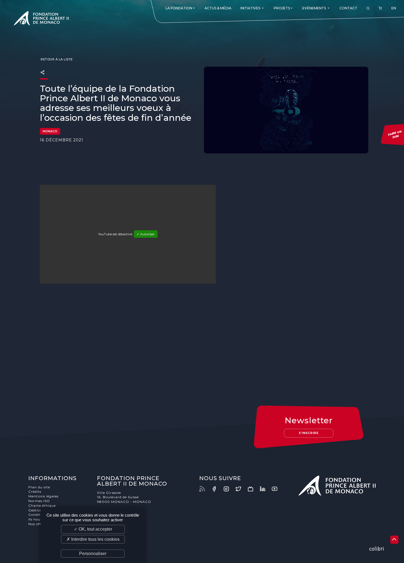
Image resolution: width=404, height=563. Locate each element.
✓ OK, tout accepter (93, 529)
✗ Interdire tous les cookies (93, 539)
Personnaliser (92, 553)
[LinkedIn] (265, 489)
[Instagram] (228, 489)
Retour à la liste (56, 59)
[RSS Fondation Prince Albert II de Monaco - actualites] (204, 489)
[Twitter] (241, 489)
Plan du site (39, 487)
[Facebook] (216, 489)
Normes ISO (39, 501)
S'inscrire (309, 433)
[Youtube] (277, 489)
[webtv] (253, 489)
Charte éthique (42, 505)
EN (393, 8)
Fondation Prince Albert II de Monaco (41, 19)
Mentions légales (43, 496)
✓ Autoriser (146, 234)
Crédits (34, 491)
